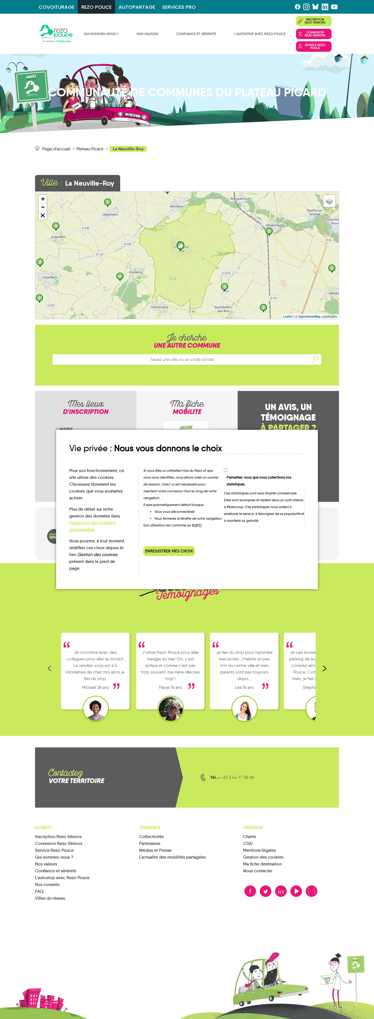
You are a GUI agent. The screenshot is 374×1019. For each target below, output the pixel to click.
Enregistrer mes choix (169, 551)
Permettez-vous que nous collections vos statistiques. (259, 480)
